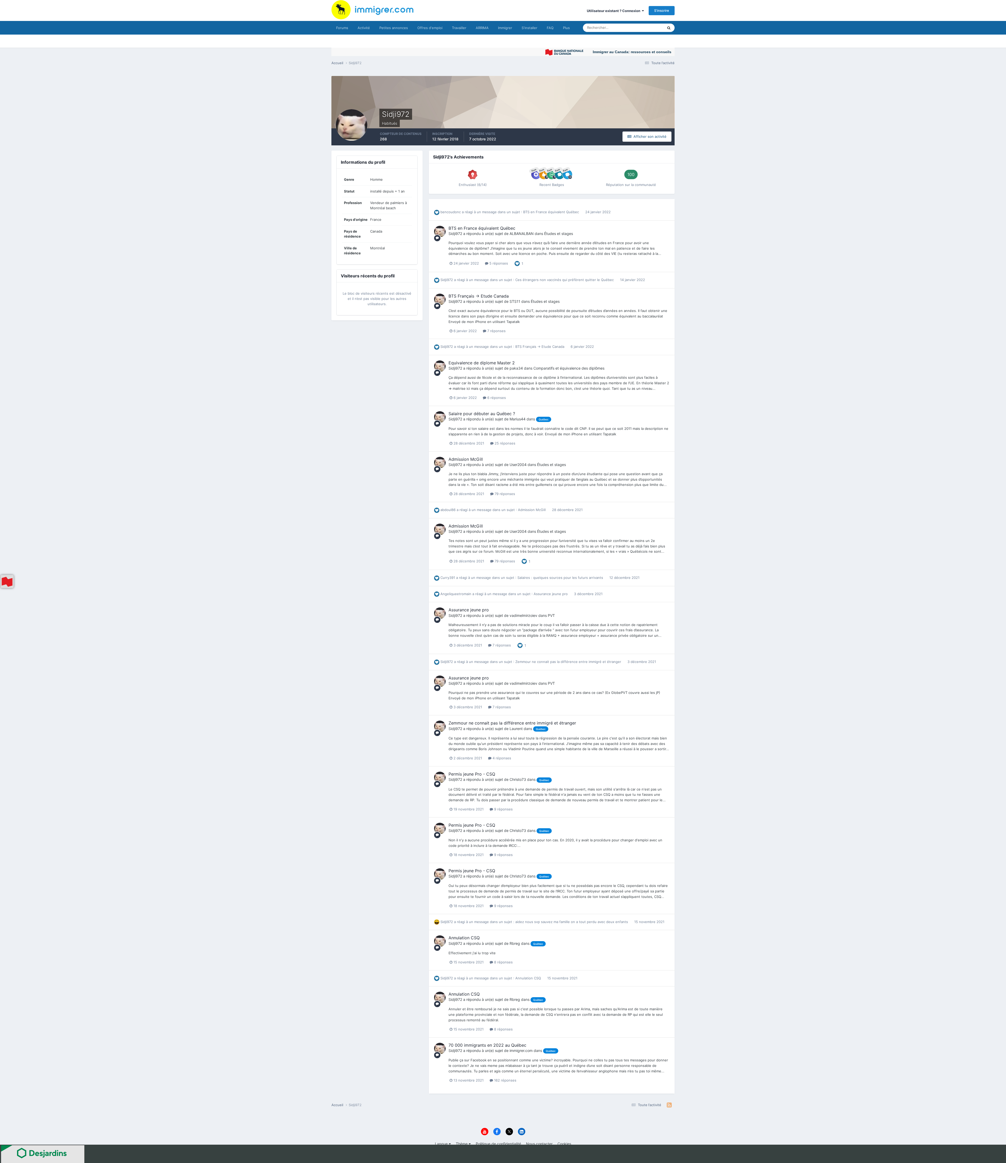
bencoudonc (450, 212)
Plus (566, 28)
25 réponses (504, 443)
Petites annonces (393, 28)
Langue (442, 1144)
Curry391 (447, 577)
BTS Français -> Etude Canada (479, 296)
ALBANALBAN (522, 233)
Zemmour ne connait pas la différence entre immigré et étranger (568, 662)
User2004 (518, 464)
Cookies (564, 1144)
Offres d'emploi (429, 28)
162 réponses (504, 1080)
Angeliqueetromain (455, 594)
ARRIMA (482, 28)
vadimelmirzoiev (523, 615)
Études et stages (558, 233)
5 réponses (498, 263)
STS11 (515, 301)
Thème (462, 1144)
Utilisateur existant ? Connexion (614, 11)
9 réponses (503, 809)
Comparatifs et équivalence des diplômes (568, 368)
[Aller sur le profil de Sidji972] (440, 231)
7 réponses (496, 331)
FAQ (550, 28)
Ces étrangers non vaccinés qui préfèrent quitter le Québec (565, 280)
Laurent (516, 728)
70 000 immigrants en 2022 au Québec (487, 1045)
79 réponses (504, 494)
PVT (551, 615)
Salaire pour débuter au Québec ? (482, 413)
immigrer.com (521, 1050)
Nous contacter (539, 1144)
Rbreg (515, 943)
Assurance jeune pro (551, 594)
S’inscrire (661, 10)
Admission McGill (466, 459)
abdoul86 (448, 510)
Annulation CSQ (464, 937)
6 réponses (496, 398)
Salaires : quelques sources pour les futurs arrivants (560, 577)
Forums (342, 28)
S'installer (529, 28)
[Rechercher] (669, 28)
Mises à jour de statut (640, 28)
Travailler (459, 28)
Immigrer (505, 28)
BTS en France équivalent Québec (551, 212)
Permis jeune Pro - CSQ (472, 774)
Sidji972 (455, 233)
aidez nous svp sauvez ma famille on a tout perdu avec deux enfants (572, 922)
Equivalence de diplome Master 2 (482, 362)
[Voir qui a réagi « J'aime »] (517, 263)
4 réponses (501, 758)
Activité (364, 28)
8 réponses (503, 962)
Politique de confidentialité (498, 1144)
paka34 (516, 368)
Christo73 (518, 779)
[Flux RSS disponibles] (669, 1105)
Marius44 (518, 419)
